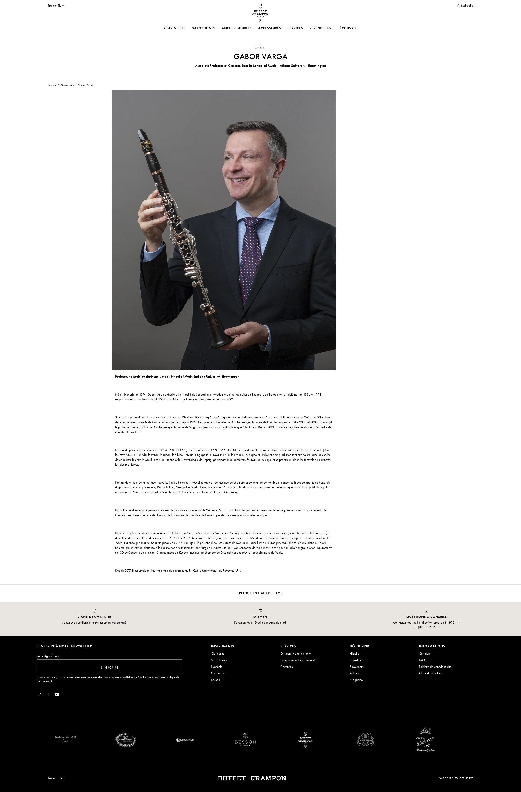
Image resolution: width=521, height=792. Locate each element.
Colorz (466, 778)
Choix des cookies (430, 673)
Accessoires (269, 28)
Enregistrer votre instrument (297, 660)
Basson (215, 680)
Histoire (354, 654)
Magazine (356, 680)
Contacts (424, 654)
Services (295, 28)
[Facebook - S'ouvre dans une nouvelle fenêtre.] (48, 695)
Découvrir (347, 28)
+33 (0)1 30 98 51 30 (426, 627)
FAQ (422, 660)
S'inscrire (109, 667)
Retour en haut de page (260, 593)
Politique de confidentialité (435, 667)
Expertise (355, 660)
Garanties (286, 667)
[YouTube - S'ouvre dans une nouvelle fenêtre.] (57, 695)
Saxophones (203, 28)
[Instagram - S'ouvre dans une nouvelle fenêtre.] (40, 695)
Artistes (354, 673)
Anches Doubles (237, 28)
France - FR (54, 5)
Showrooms (357, 667)
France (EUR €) (56, 778)
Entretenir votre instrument (296, 654)
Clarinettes (175, 28)
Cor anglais (218, 673)
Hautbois (216, 667)
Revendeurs (320, 28)
